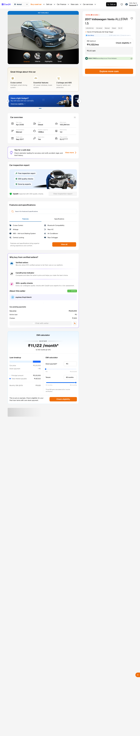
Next (74, 31)
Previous (12, 31)
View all (64, 244)
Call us (112, 4)
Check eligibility (63, 399)
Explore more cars (109, 71)
